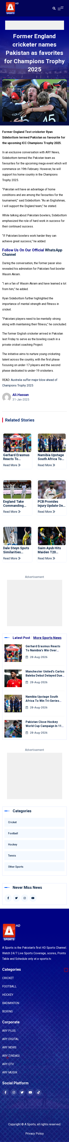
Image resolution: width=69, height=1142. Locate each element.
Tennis (12, 855)
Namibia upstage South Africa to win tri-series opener (51, 457)
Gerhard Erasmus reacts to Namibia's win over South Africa (16, 457)
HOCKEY (7, 994)
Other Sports (15, 866)
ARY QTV (8, 1064)
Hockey (12, 844)
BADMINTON (10, 1003)
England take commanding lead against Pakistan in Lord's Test (16, 504)
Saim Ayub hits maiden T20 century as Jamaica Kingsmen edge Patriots (49, 550)
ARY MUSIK (9, 1072)
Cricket (12, 822)
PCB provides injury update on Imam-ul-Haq (50, 504)
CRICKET (8, 978)
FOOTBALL (9, 986)
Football (13, 833)
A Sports (30, 1124)
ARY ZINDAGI (11, 1055)
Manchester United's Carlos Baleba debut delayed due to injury (45, 675)
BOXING (7, 1011)
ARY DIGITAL (10, 1039)
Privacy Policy (34, 1133)
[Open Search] (54, 8)
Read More (10, 465)
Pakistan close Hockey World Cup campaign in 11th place (45, 726)
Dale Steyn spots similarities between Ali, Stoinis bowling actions (16, 550)
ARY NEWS (9, 1047)
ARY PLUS (9, 1030)
